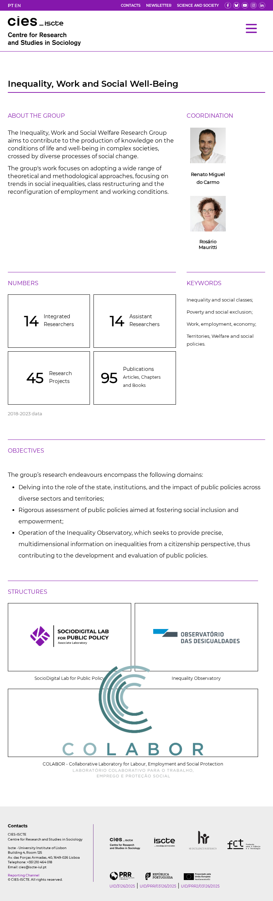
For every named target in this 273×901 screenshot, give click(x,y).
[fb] (228, 5)
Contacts (130, 5)
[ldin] (262, 5)
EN (18, 5)
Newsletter (158, 5)
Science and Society (198, 5)
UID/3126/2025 (122, 886)
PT (11, 5)
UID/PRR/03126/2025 (158, 886)
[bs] (236, 5)
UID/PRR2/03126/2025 (200, 886)
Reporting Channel (23, 875)
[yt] (245, 5)
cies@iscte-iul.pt (33, 867)
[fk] (253, 5)
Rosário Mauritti (208, 244)
